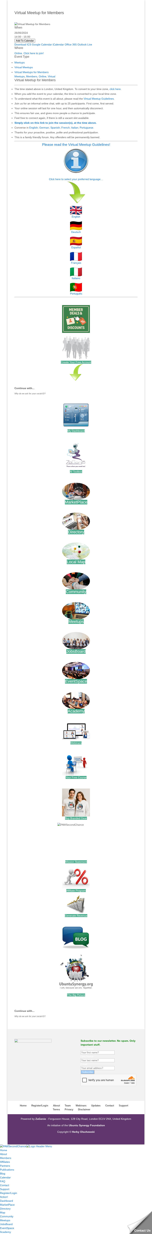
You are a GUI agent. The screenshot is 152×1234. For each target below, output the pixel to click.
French (65, 127)
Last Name (87, 1056)
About (56, 1105)
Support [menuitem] (4, 1189)
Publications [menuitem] (7, 1169)
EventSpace (76, 681)
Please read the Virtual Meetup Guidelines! (76, 145)
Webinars (76, 742)
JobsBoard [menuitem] (6, 1224)
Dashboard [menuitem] (6, 1200)
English (33, 127)
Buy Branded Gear (76, 818)
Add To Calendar (25, 40)
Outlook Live (84, 44)
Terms (56, 1109)
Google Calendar (42, 44)
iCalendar (58, 44)
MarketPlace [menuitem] (7, 1204)
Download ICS (22, 44)
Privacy (69, 1109)
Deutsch (76, 232)
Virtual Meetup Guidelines (99, 98)
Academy (76, 711)
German (44, 127)
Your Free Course (76, 777)
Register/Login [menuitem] (8, 1193)
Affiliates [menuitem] (5, 1161)
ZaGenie (40, 1118)
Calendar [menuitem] (5, 1177)
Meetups (19, 62)
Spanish (55, 127)
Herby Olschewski (83, 1131)
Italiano (76, 278)
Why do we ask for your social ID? (29, 393)
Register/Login (39, 1105)
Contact (109, 1105)
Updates (95, 1105)
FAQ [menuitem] (2, 1181)
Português (76, 293)
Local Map (76, 562)
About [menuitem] (3, 1154)
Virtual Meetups (23, 67)
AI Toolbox (76, 471)
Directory (76, 532)
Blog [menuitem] (2, 1173)
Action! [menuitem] (4, 1196)
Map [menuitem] (2, 1212)
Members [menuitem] (5, 1157)
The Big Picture (76, 994)
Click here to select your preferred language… (76, 179)
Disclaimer (84, 1109)
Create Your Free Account (76, 362)
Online (42, 76)
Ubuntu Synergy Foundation (87, 1125)
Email (84, 1064)
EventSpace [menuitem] (7, 1228)
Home (23, 1105)
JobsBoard (76, 651)
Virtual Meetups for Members (31, 72)
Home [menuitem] (3, 1150)
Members (31, 76)
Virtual (51, 76)
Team (68, 1105)
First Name (87, 1048)
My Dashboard (76, 430)
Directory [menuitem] (5, 1208)
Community (76, 591)
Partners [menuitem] (5, 1165)
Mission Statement (76, 861)
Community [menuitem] (6, 1216)
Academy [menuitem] (5, 1231)
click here (115, 89)
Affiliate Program (76, 890)
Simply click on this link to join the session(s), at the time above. (55, 122)
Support (123, 1105)
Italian (74, 127)
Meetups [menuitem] (5, 1220)
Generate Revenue (76, 915)
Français (76, 262)
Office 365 (71, 44)
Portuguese (86, 127)
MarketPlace (76, 502)
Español (76, 247)
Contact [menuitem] (4, 1185)
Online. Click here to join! (29, 53)
